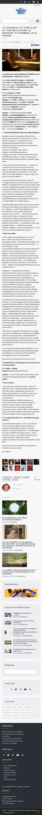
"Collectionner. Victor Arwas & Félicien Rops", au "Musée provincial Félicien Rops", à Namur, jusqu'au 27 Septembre (19, 545)
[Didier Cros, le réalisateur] (11, 468)
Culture (6, 480)
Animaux (20, 707)
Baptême (8, 712)
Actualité (7, 477)
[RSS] (37, 2)
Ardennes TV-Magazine (12, 710)
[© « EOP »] (24, 468)
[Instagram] (29, 2)
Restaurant (9, 715)
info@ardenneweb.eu (9, 796)
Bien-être (15, 712)
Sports (16, 715)
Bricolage (22, 712)
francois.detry (8, 576)
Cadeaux (29, 712)
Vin (21, 715)
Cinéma (26, 477)
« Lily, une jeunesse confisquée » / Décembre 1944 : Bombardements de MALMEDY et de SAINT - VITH (25, 631)
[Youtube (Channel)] (33, 2)
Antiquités (27, 707)
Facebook (32, 45)
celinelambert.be (8, 813)
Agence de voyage (10, 707)
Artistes (17, 477)
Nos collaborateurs (10, 765)
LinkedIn (34, 45)
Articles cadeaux (26, 710)
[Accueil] (21, 14)
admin (4, 522)
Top (38, 812)
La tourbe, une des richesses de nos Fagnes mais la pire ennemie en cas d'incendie (19, 572)
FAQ (5, 777)
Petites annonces (10, 775)
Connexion (37, 5)
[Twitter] (25, 2)
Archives (7, 768)
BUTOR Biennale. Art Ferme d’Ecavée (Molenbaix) (14, 519)
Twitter (39, 45)
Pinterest (37, 45)
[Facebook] (21, 2)
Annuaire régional (10, 772)
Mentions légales (10, 779)
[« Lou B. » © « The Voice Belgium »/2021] (30, 468)
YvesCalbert (15, 42)
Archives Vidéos (9, 770)
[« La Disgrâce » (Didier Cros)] (5, 468)
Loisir (15, 480)
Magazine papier (21, 593)
